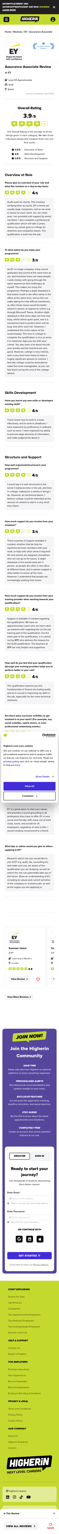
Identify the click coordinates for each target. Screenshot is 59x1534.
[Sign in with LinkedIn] (29, 1239)
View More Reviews (18, 997)
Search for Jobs (16, 1296)
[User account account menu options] (53, 19)
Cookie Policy (15, 1420)
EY (9, 72)
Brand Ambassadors (18, 1387)
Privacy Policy (15, 1414)
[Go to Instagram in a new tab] (14, 1497)
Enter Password (16, 1211)
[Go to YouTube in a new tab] (28, 1497)
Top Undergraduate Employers (24, 1326)
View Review (18, 979)
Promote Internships (18, 1369)
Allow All (29, 786)
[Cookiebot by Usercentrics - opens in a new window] (42, 735)
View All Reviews (19, 1526)
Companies (14, 1308)
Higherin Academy (18, 1442)
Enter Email (14, 1192)
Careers (12, 1447)
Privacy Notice (41, 1264)
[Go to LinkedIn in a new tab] (7, 1497)
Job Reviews (15, 1302)
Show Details (43, 776)
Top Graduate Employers (21, 1320)
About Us (13, 1436)
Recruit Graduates (17, 1381)
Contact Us (14, 1348)
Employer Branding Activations (24, 1393)
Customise (28, 796)
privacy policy (11, 761)
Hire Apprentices (17, 1375)
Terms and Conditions (19, 1408)
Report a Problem (17, 1354)
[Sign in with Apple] (40, 1239)
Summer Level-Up (17, 1332)
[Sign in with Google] (19, 1239)
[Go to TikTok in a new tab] (21, 1497)
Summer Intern (18, 948)
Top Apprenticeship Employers (24, 1314)
